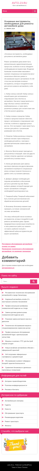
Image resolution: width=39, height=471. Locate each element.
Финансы (8, 425)
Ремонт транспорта (11, 421)
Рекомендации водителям (14, 417)
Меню (5, 11)
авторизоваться (8, 268)
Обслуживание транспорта (14, 413)
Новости (8, 409)
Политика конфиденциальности (16, 385)
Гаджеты (8, 405)
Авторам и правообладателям (15, 381)
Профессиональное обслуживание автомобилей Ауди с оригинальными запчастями (16, 334)
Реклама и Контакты (12, 389)
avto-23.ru (19, 3)
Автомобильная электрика (14, 401)
